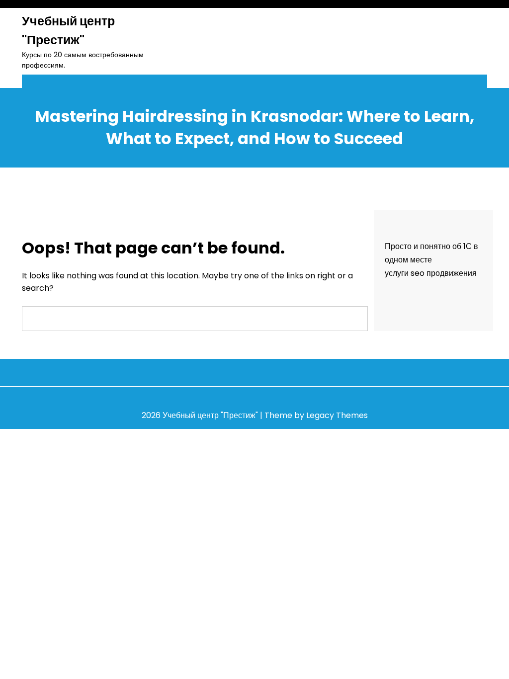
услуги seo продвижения (431, 273)
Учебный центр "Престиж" (68, 30)
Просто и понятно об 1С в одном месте (431, 253)
